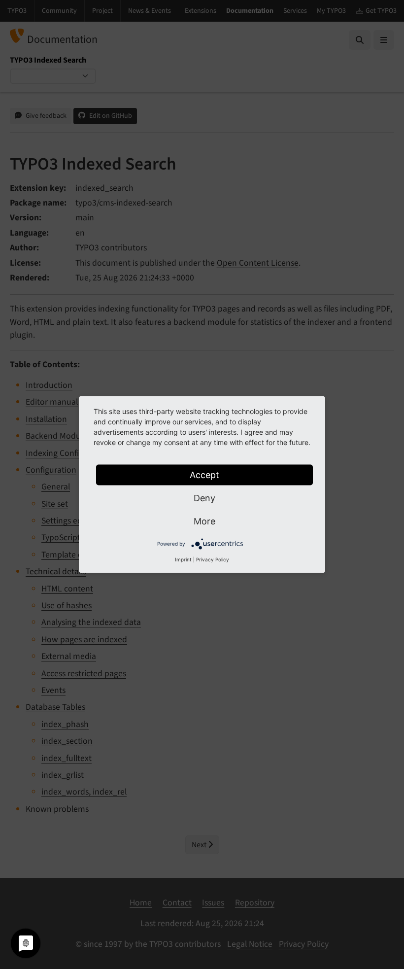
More (204, 521)
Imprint (183, 559)
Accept (204, 475)
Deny (204, 498)
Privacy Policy (212, 559)
